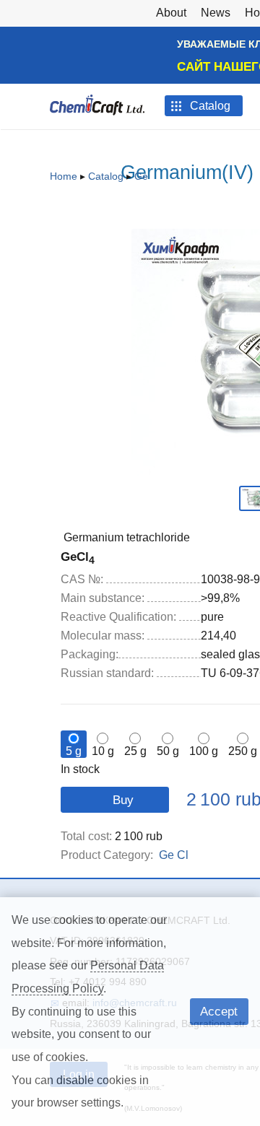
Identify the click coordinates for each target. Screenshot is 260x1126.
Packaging (89, 654)
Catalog (106, 176)
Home (63, 176)
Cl (182, 855)
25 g (135, 751)
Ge (141, 176)
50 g (168, 751)
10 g (103, 751)
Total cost (86, 836)
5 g (74, 751)
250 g (242, 751)
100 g (203, 751)
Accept (219, 1011)
